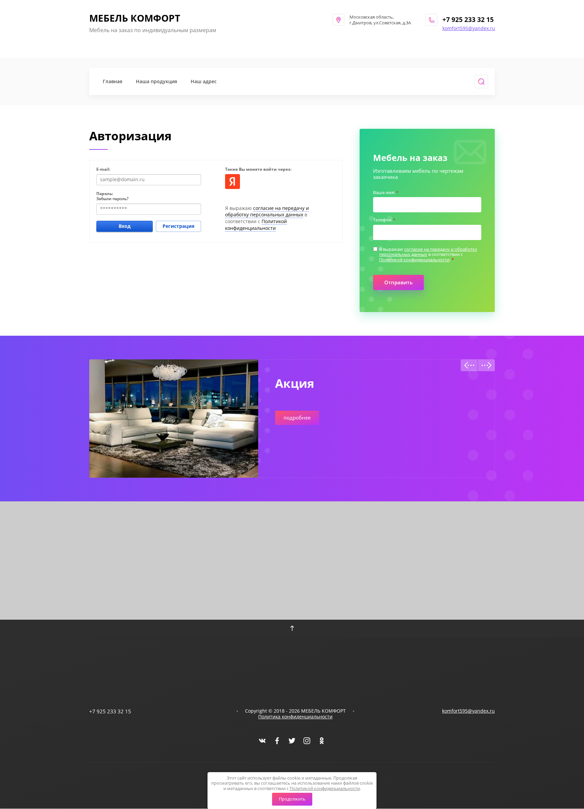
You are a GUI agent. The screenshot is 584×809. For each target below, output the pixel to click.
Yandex (232, 181)
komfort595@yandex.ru (468, 28)
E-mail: (103, 169)
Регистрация (178, 226)
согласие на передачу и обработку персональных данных (267, 211)
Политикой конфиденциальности (256, 224)
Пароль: (104, 193)
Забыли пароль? (112, 198)
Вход (124, 226)
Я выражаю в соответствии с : (428, 255)
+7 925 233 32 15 (468, 19)
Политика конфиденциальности (295, 716)
